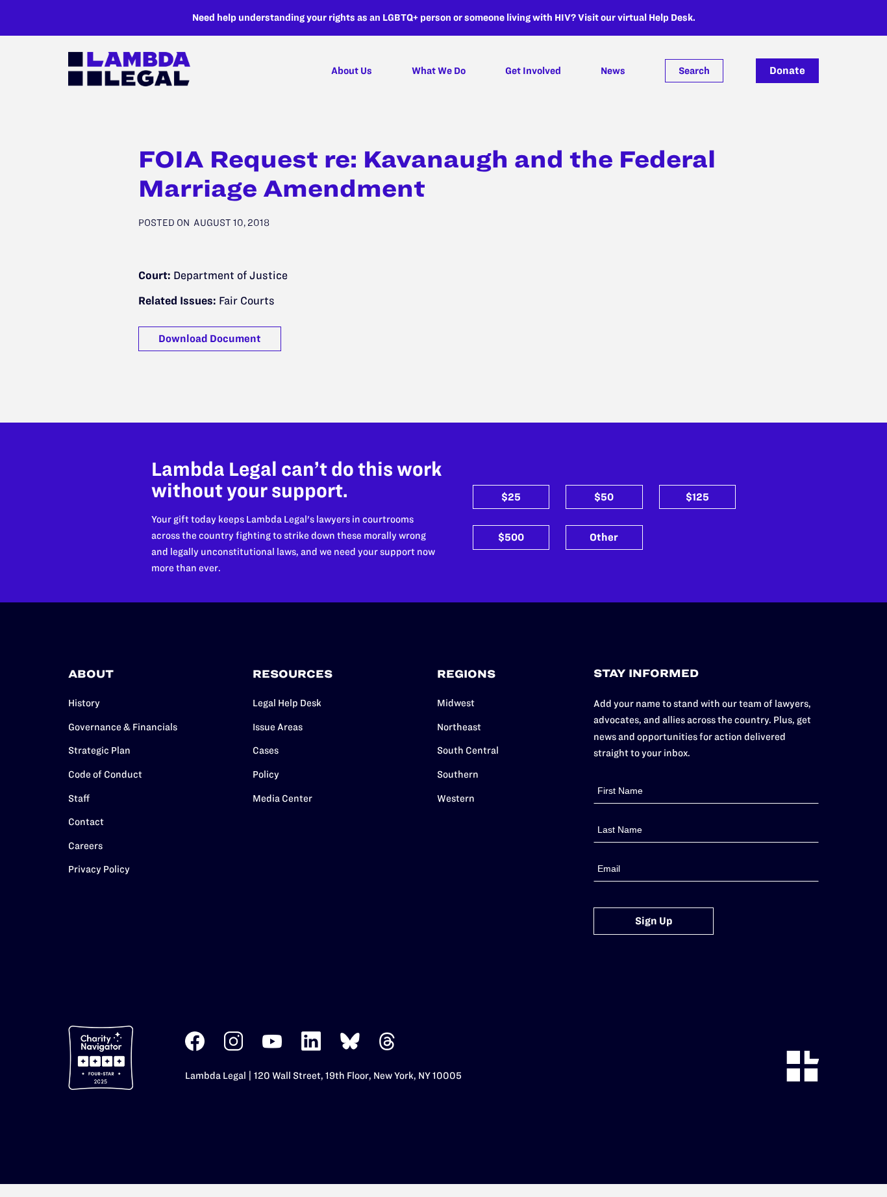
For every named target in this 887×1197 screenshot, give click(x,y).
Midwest (456, 703)
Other (604, 537)
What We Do (439, 71)
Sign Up (654, 920)
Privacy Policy (99, 869)
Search (694, 71)
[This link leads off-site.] (195, 1048)
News (613, 71)
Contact (86, 822)
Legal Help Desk (287, 703)
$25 (511, 496)
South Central (468, 750)
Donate (787, 70)
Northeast (459, 727)
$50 (604, 496)
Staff (79, 798)
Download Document (209, 338)
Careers (85, 846)
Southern (458, 774)
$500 (511, 537)
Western (456, 798)
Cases (266, 750)
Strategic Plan (99, 750)
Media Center (282, 798)
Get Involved (533, 71)
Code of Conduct (105, 774)
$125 (697, 496)
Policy (266, 774)
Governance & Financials (122, 727)
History (84, 703)
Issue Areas (278, 727)
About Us (351, 71)
